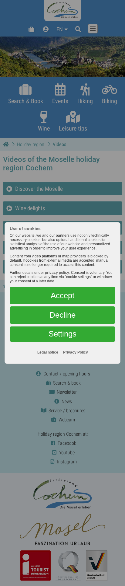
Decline (62, 315)
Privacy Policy (75, 352)
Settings (62, 334)
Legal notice (47, 352)
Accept (62, 295)
